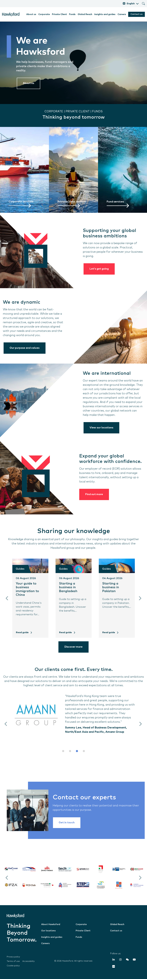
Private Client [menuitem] (59, 14)
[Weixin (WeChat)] (127, 960)
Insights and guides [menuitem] (104, 14)
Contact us (136, 14)
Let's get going (99, 269)
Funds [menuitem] (72, 14)
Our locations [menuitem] (48, 931)
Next (139, 598)
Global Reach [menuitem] (85, 14)
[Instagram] (120, 960)
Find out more (94, 494)
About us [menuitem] (31, 14)
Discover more (73, 647)
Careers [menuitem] (122, 14)
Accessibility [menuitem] (28, 961)
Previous (7, 598)
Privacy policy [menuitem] (13, 957)
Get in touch (67, 822)
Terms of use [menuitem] (13, 961)
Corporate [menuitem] (44, 14)
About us (28, 83)
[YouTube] (134, 960)
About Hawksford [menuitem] (50, 924)
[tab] (63, 751)
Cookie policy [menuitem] (13, 966)
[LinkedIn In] (113, 960)
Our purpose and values (24, 348)
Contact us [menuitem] (116, 931)
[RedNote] (113, 967)
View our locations (101, 427)
